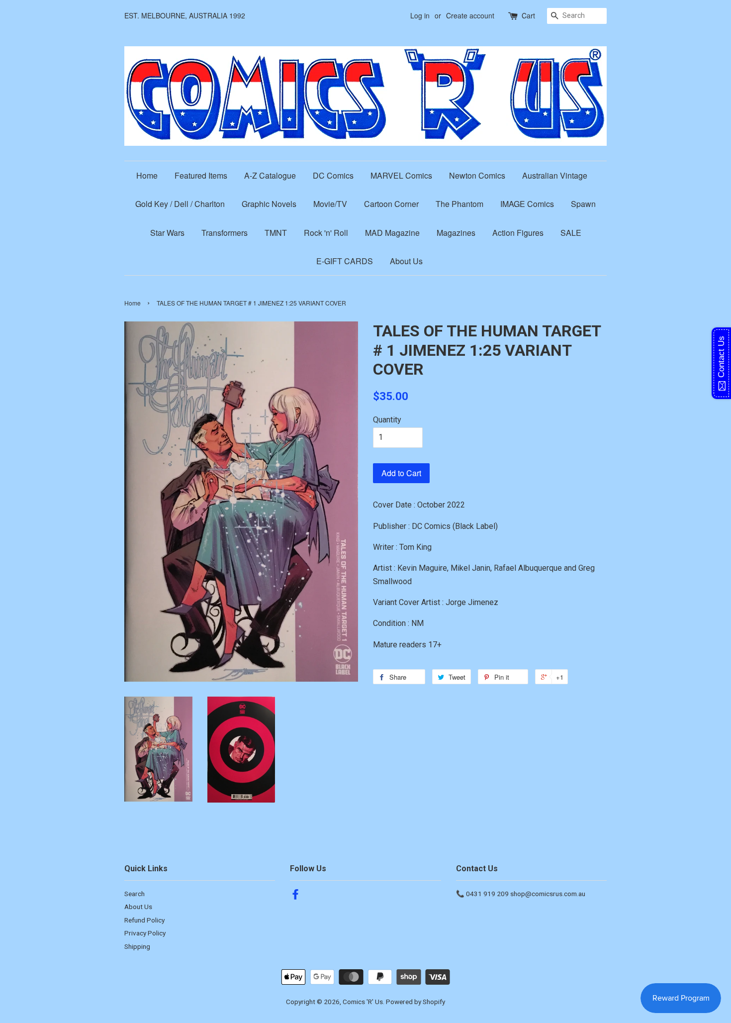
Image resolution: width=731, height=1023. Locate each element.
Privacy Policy (145, 933)
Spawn (583, 203)
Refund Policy (144, 920)
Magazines (456, 232)
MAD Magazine (392, 232)
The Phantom (459, 203)
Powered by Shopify (415, 1002)
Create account (470, 15)
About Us (406, 261)
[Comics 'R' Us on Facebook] (295, 896)
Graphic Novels (269, 203)
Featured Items (201, 175)
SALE (570, 232)
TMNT (276, 232)
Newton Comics (477, 175)
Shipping (137, 946)
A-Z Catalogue (270, 175)
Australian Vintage (554, 175)
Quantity (387, 419)
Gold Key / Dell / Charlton (180, 203)
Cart (528, 15)
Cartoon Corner (391, 203)
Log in (420, 15)
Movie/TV (330, 203)
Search (134, 894)
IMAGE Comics (527, 203)
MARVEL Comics (401, 175)
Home (147, 175)
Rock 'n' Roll (326, 232)
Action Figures (518, 232)
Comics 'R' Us (363, 1002)
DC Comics (333, 175)
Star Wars (167, 232)
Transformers (224, 232)
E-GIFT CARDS (344, 261)
